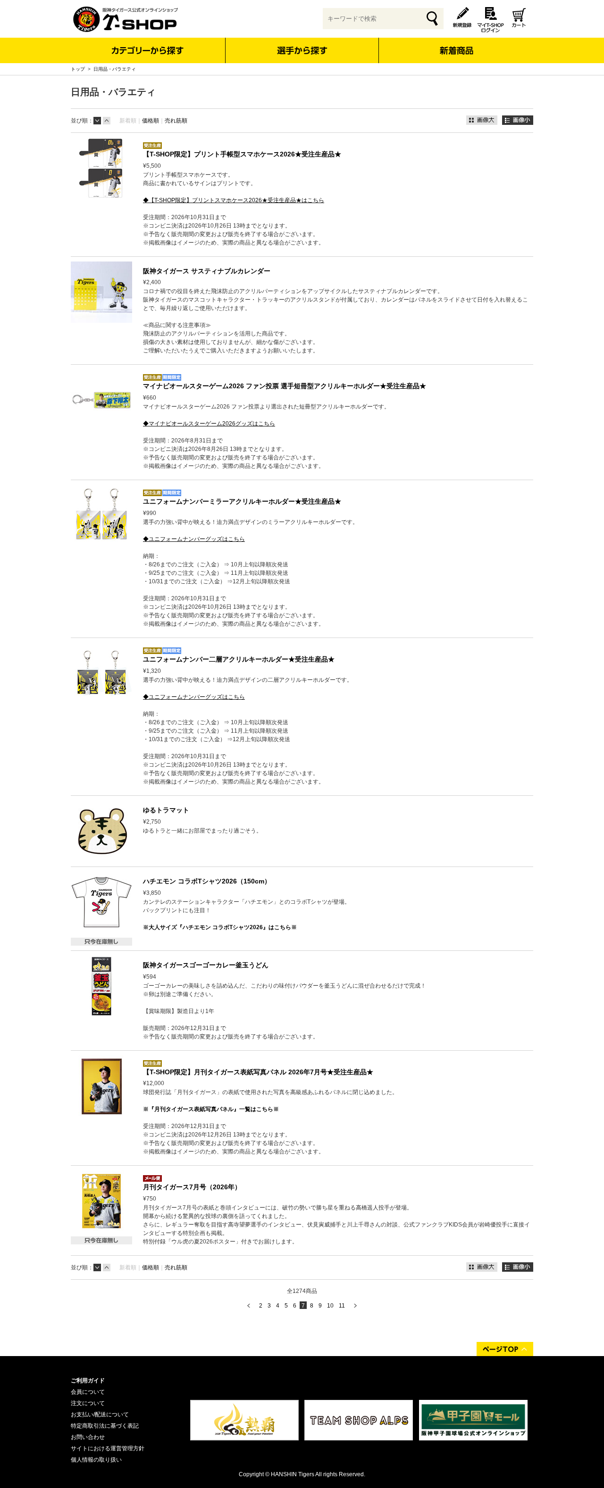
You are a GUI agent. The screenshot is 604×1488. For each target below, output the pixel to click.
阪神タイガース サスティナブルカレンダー (206, 271)
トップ (78, 69)
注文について (88, 1403)
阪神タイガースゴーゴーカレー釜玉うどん (205, 965)
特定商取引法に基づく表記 (105, 1426)
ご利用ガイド (88, 1380)
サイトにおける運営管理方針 (107, 1448)
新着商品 (456, 44)
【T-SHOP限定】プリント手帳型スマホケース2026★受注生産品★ (242, 154)
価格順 (150, 120)
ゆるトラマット (166, 810)
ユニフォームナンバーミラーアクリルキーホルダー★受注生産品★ (242, 501)
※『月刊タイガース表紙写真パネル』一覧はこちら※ (211, 1109)
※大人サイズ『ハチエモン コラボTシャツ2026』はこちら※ (220, 927)
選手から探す (302, 50)
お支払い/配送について (100, 1414)
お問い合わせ (88, 1437)
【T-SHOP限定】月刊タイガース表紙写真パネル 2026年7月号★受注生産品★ (258, 1072)
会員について (88, 1392)
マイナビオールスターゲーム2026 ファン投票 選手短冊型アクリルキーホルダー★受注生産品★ (284, 386)
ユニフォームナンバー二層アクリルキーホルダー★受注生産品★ (239, 659)
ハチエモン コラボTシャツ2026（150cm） (207, 881)
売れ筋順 (176, 120)
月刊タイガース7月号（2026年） (192, 1187)
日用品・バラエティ (114, 69)
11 (342, 1305)
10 (330, 1305)
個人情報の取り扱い (96, 1459)
